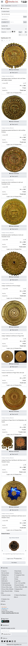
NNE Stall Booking (6, 585)
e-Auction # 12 (5, 22)
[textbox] (14, 611)
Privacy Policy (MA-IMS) (21, 587)
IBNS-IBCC (5, 581)
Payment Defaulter (19, 585)
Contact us (4, 577)
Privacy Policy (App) (7, 587)
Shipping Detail (18, 589)
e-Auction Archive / (8, 5)
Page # (20, 32)
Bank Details (18, 571)
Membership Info (6, 583)
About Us (4, 571)
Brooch (12, 76)
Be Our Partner (5, 573)
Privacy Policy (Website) (7, 589)
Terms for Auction (6, 595)
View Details (14, 562)
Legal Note (17, 581)
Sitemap (17, 591)
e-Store (17, 577)
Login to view (10, 92)
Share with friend (15, 69)
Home (16, 579)
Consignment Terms (19, 575)
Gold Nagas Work (19, 333)
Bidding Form (5, 575)
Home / (2, 5)
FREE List (4, 579)
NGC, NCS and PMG (20, 583)
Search (24, 16)
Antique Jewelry (5, 76)
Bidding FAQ (18, 573)
